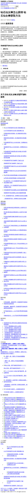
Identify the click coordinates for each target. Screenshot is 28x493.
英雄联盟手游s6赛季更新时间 (12, 339)
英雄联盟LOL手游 (9, 8)
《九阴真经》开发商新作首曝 (9, 345)
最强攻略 (13, 3)
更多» (2, 299)
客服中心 (6, 490)
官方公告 (18, 3)
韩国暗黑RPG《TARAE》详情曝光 (10, 352)
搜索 (17, 6)
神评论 (13, 20)
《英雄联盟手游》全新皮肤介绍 (12, 327)
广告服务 (15, 488)
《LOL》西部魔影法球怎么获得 (12, 326)
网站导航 (12, 490)
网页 (4, 118)
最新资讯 (8, 3)
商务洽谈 (21, 488)
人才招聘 (9, 488)
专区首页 (3, 3)
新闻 (8, 118)
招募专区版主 (4, 4)
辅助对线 (3, 203)
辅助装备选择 (4, 123)
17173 (2, 8)
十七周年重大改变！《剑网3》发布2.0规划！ (13, 343)
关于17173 (3, 488)
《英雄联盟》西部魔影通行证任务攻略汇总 (15, 334)
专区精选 (24, 3)
